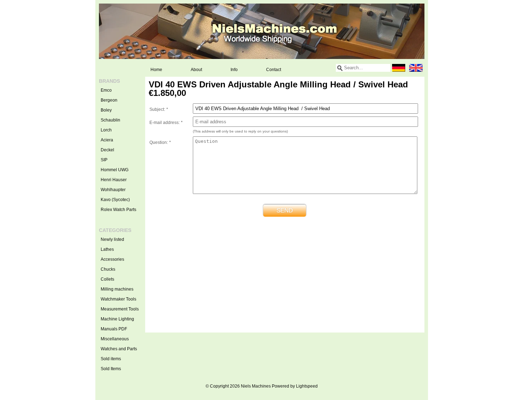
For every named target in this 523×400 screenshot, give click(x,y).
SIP (104, 159)
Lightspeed (307, 386)
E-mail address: (166, 122)
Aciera (107, 139)
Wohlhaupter (113, 189)
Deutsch (399, 68)
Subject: (158, 109)
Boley (106, 110)
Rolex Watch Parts (118, 209)
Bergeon (109, 100)
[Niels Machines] (261, 31)
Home (156, 69)
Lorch (106, 130)
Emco (106, 90)
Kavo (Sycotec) (115, 199)
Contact (273, 69)
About (196, 69)
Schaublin (110, 120)
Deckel (107, 149)
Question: (160, 142)
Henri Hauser (114, 179)
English (416, 68)
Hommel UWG (114, 169)
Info (234, 69)
